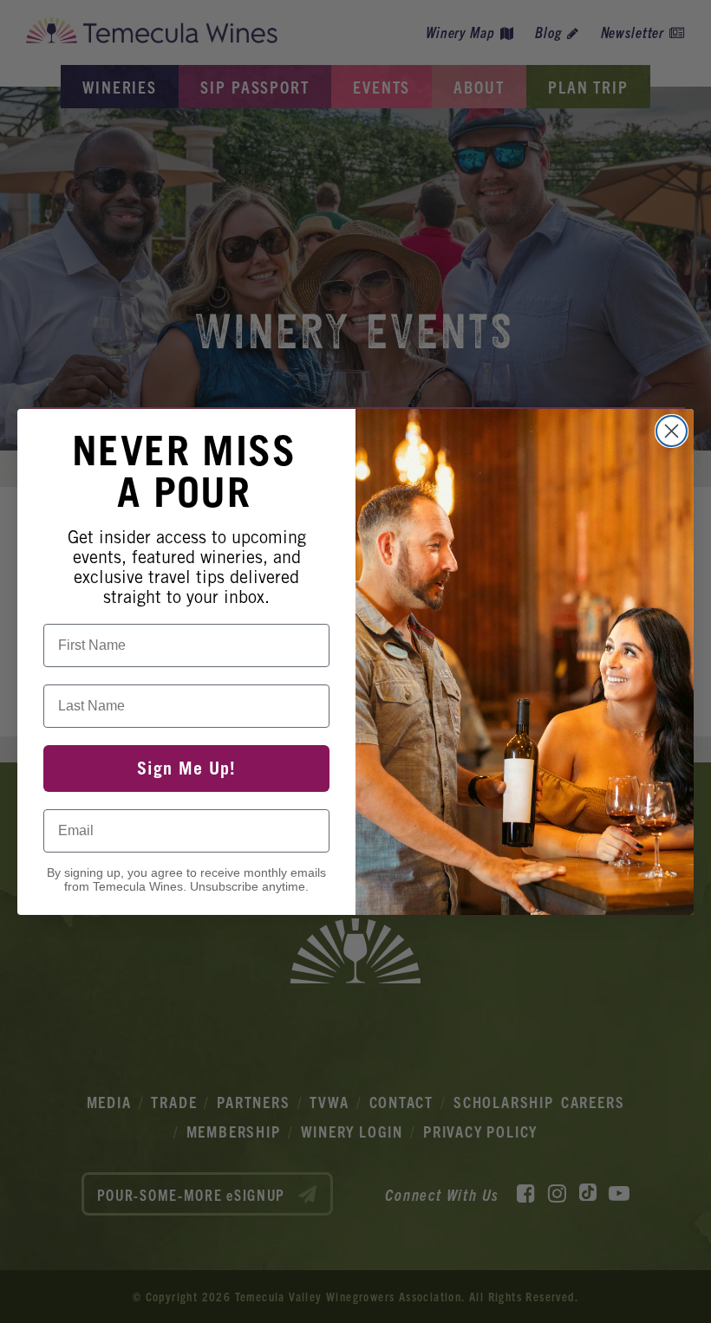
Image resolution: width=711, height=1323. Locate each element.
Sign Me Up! (186, 768)
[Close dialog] (671, 431)
